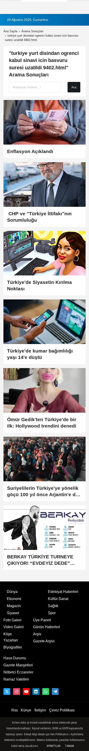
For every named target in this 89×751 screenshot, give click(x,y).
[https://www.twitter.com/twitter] (6, 691)
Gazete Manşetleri (18, 665)
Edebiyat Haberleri (63, 592)
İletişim (40, 710)
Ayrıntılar (53, 746)
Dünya (12, 592)
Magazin (14, 606)
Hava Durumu (14, 658)
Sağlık (53, 606)
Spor (52, 613)
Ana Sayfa (10, 31)
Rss (14, 710)
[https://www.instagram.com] (16, 691)
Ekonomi (14, 599)
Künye (26, 710)
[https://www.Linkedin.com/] (35, 691)
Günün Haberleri (46, 627)
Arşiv (37, 634)
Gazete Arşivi (44, 641)
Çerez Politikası (62, 710)
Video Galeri (13, 627)
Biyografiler (12, 647)
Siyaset (13, 613)
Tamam (69, 746)
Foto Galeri (12, 620)
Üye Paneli (42, 620)
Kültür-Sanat (58, 599)
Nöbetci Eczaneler (18, 672)
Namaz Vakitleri (16, 679)
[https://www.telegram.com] (55, 691)
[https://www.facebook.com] (26, 691)
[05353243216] (45, 691)
